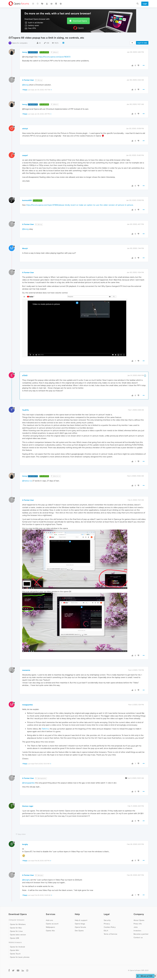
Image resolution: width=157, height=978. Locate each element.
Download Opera (80, 21)
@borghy (40, 875)
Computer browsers (16, 920)
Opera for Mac (16, 928)
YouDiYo (25, 410)
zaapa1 (25, 155)
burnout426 (27, 200)
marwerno (26, 670)
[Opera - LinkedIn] (22, 970)
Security (107, 920)
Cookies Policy (110, 927)
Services (50, 914)
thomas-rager (27, 806)
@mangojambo (41, 778)
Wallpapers (50, 927)
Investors (137, 931)
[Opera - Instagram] (27, 970)
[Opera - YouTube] (18, 970)
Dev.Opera (79, 931)
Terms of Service (110, 934)
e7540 (24, 375)
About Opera (139, 920)
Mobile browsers (15, 942)
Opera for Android (17, 947)
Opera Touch (15, 954)
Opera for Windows (18, 924)
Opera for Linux (16, 931)
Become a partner (141, 934)
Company (139, 914)
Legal (107, 914)
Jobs (136, 927)
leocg (24, 52)
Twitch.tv (45, 729)
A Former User (28, 80)
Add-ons (49, 920)
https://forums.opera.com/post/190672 (54, 57)
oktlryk (25, 129)
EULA (106, 931)
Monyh (25, 248)
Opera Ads (50, 931)
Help (77, 914)
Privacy (107, 924)
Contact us (138, 937)
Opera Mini (14, 950)
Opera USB (14, 938)
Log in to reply (142, 43)
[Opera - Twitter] (13, 970)
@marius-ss (56, 476)
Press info (138, 924)
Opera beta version (18, 935)
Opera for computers (19, 43)
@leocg (39, 80)
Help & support (81, 920)
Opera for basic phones (20, 957)
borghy (25, 844)
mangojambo (27, 705)
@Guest (55, 52)
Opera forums (80, 927)
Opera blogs (80, 924)
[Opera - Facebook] (9, 970)
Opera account (52, 924)
